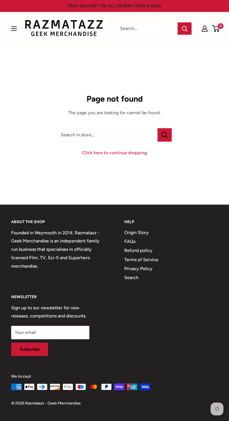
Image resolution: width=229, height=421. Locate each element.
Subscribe (30, 349)
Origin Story (136, 232)
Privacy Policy (138, 268)
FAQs (129, 241)
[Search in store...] (165, 135)
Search (131, 277)
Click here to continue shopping (114, 152)
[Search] (185, 28)
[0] (216, 28)
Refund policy (138, 250)
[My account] (204, 28)
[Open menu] (14, 28)
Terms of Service (141, 259)
